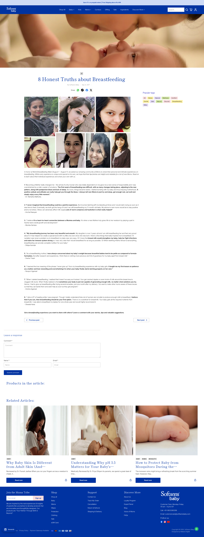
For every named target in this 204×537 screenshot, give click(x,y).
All (144, 98)
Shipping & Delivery (95, 512)
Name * (6, 360)
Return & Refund (94, 508)
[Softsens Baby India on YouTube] (168, 522)
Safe (152, 101)
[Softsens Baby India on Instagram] (165, 522)
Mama (150, 98)
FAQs (126, 515)
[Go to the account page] (195, 10)
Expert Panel (128, 504)
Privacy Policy (23, 530)
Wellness (166, 98)
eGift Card (55, 523)
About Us (127, 497)
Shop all (54, 497)
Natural (157, 98)
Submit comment (13, 373)
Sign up (38, 498)
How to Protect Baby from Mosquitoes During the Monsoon (157, 464)
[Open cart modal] (191, 10)
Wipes (53, 508)
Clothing (54, 515)
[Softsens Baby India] (11, 9)
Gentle (146, 101)
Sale (52, 519)
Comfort (174, 98)
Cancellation (92, 504)
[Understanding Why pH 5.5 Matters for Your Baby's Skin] (102, 430)
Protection (55, 512)
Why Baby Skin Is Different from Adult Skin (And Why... (29, 464)
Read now (19, 480)
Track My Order (93, 501)
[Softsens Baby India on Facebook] (161, 522)
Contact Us (92, 497)
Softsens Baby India (191, 529)
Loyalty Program (130, 501)
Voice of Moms (129, 512)
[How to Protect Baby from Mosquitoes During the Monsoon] (167, 430)
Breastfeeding (177, 101)
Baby (145, 105)
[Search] (186, 9)
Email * (55, 360)
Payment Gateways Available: (39, 530)
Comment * (8, 341)
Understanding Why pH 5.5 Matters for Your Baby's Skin (93, 464)
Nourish (167, 101)
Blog (125, 508)
